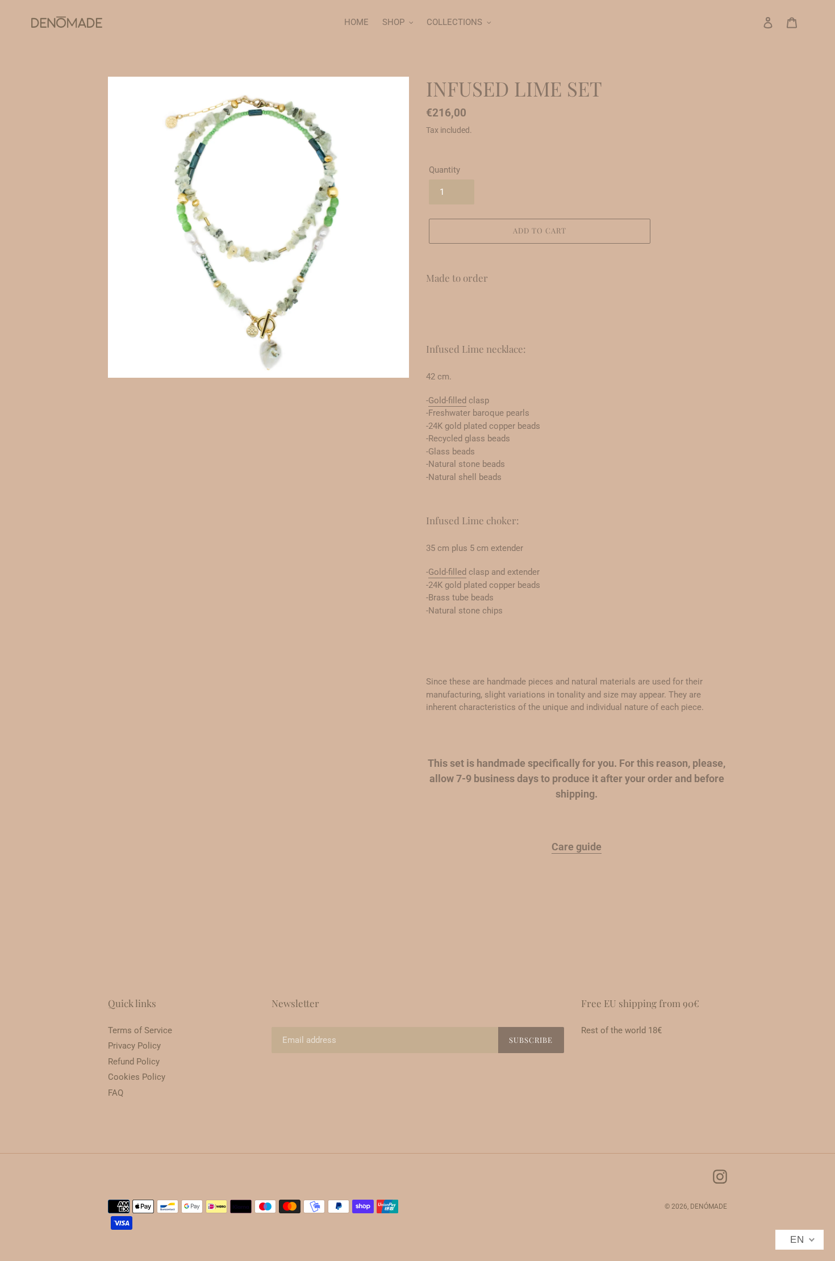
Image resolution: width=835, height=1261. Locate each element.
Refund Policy (134, 1062)
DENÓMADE (708, 1206)
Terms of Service (140, 1030)
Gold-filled (447, 400)
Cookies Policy (136, 1077)
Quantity (444, 170)
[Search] (752, 22)
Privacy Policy (134, 1046)
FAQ (115, 1093)
